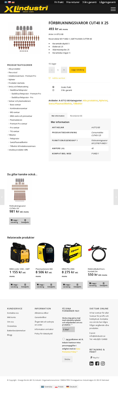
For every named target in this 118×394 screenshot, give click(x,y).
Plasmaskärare (16, 120)
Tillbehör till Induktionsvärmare (23, 146)
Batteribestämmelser (16, 330)
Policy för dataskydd (44, 333)
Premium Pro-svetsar (18, 123)
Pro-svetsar (14, 127)
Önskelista (12, 326)
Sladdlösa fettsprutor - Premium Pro (26, 93)
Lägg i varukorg (77, 70)
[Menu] (112, 9)
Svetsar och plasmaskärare (20, 101)
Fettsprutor (14, 138)
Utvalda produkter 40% (18, 150)
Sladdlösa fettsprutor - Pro (22, 97)
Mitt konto (11, 317)
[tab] (58, 116)
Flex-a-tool (13, 72)
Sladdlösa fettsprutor (18, 90)
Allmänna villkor (41, 313)
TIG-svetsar (14, 131)
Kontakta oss (13, 313)
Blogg (9, 335)
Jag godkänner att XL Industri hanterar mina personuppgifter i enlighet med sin (72, 345)
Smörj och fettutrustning (18, 86)
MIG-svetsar (15, 112)
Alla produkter (14, 69)
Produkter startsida (16, 83)
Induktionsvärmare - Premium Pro (22, 76)
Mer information (58, 116)
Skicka (67, 359)
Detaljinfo (25, 222)
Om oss (10, 321)
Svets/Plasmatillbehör (19, 142)
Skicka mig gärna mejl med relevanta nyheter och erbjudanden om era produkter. (72, 321)
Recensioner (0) (76, 116)
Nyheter (12, 79)
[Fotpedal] (2, 197)
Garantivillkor (40, 317)
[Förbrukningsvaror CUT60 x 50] (116, 197)
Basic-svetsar (15, 104)
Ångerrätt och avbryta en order (44, 323)
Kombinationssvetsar (18, 108)
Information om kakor (44, 329)
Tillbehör (12, 135)
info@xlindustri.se (97, 336)
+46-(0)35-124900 (100, 339)
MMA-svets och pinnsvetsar (21, 116)
